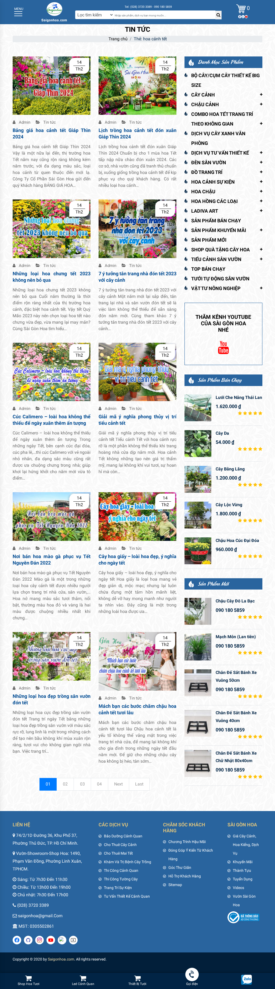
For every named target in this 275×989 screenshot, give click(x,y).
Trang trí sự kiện (118, 888)
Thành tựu (242, 870)
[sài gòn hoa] (54, 11)
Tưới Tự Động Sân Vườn (220, 278)
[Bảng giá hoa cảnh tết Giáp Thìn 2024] (52, 85)
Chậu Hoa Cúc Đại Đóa (237, 540)
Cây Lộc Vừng (229, 504)
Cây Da (222, 433)
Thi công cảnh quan (121, 870)
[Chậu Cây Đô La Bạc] (197, 611)
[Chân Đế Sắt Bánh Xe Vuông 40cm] (197, 723)
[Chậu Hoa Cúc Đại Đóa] (197, 550)
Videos (238, 888)
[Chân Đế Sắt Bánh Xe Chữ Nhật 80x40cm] (197, 763)
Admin (24, 122)
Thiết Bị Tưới (137, 984)
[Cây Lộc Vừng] (197, 515)
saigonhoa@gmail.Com (40, 915)
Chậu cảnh (205, 104)
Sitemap (175, 885)
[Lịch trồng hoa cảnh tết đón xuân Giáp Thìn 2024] (137, 85)
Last (139, 784)
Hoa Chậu (203, 191)
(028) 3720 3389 (33, 905)
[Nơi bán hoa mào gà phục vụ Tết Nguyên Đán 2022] (52, 516)
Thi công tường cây (121, 879)
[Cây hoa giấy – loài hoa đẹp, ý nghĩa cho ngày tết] (137, 516)
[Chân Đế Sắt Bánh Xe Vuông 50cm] (197, 682)
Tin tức (49, 122)
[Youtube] (246, 16)
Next (118, 784)
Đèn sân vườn (208, 162)
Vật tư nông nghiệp (216, 288)
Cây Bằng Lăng (230, 469)
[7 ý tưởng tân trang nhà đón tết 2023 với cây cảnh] (137, 228)
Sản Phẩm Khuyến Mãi (218, 230)
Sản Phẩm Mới (208, 240)
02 (65, 784)
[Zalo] (243, 16)
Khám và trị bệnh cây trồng (127, 862)
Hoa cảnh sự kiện (213, 182)
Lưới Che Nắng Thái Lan (239, 397)
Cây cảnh (203, 95)
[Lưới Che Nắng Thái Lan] (197, 407)
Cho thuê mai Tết (118, 853)
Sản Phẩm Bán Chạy (216, 220)
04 (99, 784)
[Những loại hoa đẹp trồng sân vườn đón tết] (52, 656)
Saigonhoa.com (61, 959)
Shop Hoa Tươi (28, 984)
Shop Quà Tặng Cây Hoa (220, 249)
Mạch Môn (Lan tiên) (236, 636)
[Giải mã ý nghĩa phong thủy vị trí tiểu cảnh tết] (137, 371)
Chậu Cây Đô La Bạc (235, 601)
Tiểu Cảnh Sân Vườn (216, 259)
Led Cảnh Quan (83, 984)
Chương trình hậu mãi (187, 842)
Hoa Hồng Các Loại (214, 201)
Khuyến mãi (242, 862)
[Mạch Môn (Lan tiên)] (197, 647)
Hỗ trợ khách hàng (184, 876)
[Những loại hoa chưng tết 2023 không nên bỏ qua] (52, 228)
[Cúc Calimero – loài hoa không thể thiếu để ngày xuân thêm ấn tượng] (52, 371)
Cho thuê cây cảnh (120, 844)
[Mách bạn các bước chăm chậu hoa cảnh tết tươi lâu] (137, 660)
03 (82, 784)
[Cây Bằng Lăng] (197, 479)
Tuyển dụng (242, 879)
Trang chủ (118, 38)
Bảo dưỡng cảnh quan (123, 836)
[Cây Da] (197, 443)
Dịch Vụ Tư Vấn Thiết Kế (220, 153)
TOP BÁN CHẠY (208, 269)
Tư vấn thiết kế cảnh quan (127, 896)
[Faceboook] (239, 16)
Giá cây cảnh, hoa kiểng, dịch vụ (246, 844)
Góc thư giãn (179, 867)
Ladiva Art (204, 211)
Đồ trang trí (206, 172)
